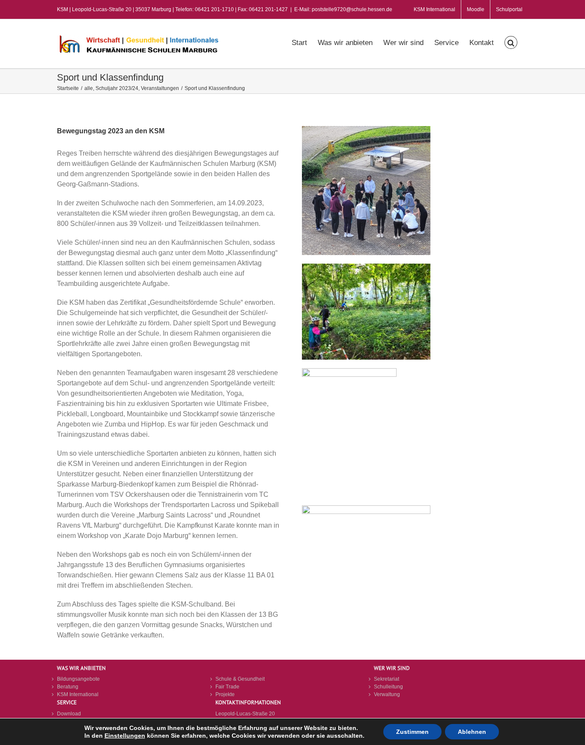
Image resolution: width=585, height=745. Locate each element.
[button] (510, 42)
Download (69, 714)
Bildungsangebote (78, 679)
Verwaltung (387, 694)
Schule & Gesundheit (240, 679)
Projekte (225, 694)
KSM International (77, 694)
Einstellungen (124, 735)
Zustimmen (412, 731)
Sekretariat (386, 679)
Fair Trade (227, 687)
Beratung (67, 687)
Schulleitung (388, 687)
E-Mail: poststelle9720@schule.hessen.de (343, 9)
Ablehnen (472, 731)
